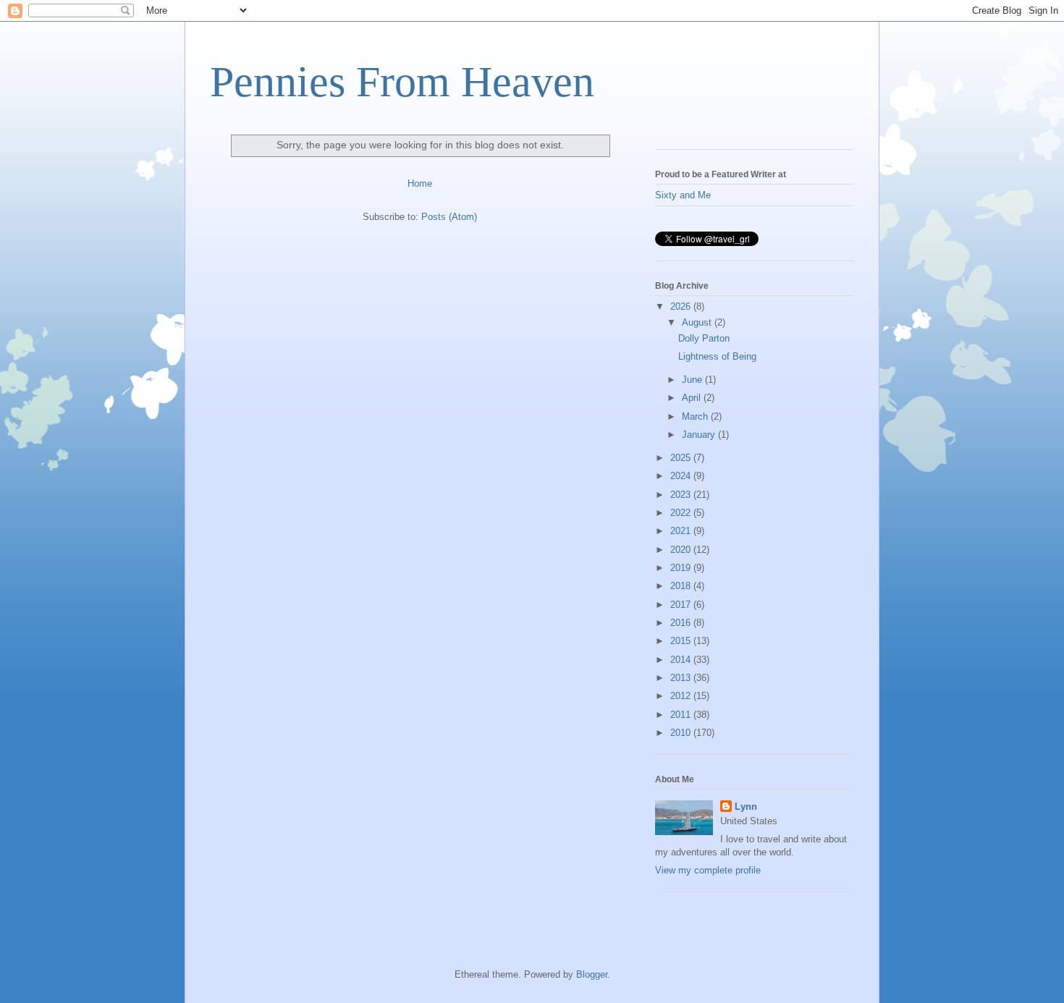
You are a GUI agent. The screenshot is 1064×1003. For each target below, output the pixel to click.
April (693, 397)
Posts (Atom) (449, 216)
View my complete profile (708, 870)
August (698, 322)
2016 (681, 622)
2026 (681, 306)
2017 (681, 604)
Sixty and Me (683, 195)
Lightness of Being (717, 356)
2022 (681, 512)
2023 (681, 494)
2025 (681, 457)
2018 (681, 585)
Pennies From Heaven (402, 82)
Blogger (591, 974)
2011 (681, 714)
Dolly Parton (704, 338)
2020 (681, 549)
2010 (681, 732)
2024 (681, 475)
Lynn (746, 806)
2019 (681, 567)
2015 (681, 640)
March (696, 416)
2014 (681, 659)
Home (420, 183)
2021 (681, 530)
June (693, 379)
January (700, 434)
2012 (681, 695)
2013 (681, 677)
